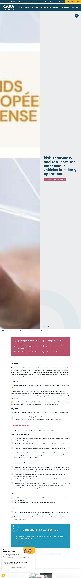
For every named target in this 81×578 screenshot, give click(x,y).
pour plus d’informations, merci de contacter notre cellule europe (39, 554)
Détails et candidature (23, 542)
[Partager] (77, 16)
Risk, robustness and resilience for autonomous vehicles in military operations (21, 330)
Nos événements (54, 7)
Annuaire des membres (73, 1)
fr (11, 1)
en (14, 1)
